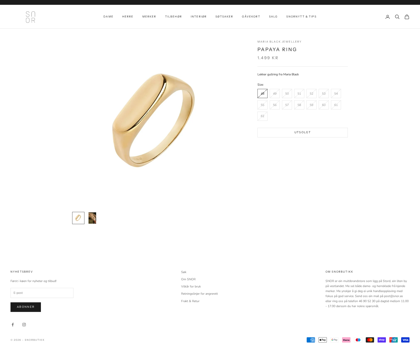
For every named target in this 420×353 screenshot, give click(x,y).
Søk (183, 272)
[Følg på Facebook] (12, 324)
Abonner (26, 307)
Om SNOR (188, 279)
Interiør (199, 16)
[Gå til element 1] (78, 218)
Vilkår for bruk (191, 286)
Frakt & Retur (190, 301)
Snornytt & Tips (301, 16)
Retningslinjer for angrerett (199, 294)
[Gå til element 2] (92, 218)
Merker (149, 16)
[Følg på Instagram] (24, 324)
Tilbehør (173, 16)
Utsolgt (302, 132)
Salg (273, 16)
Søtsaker (224, 16)
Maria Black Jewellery (279, 41)
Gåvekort (251, 16)
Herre (128, 16)
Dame (108, 16)
